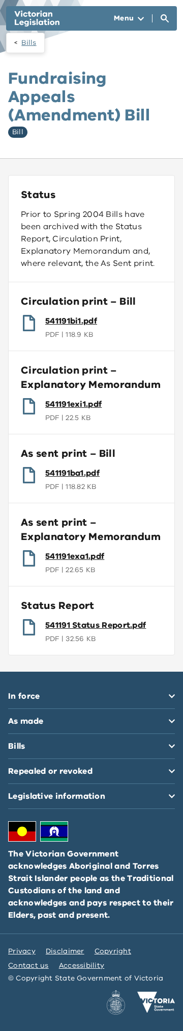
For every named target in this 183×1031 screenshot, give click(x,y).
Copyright (113, 951)
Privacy (22, 951)
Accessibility (82, 965)
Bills (28, 42)
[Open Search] (164, 18)
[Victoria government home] (156, 1002)
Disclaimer (65, 951)
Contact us (28, 965)
